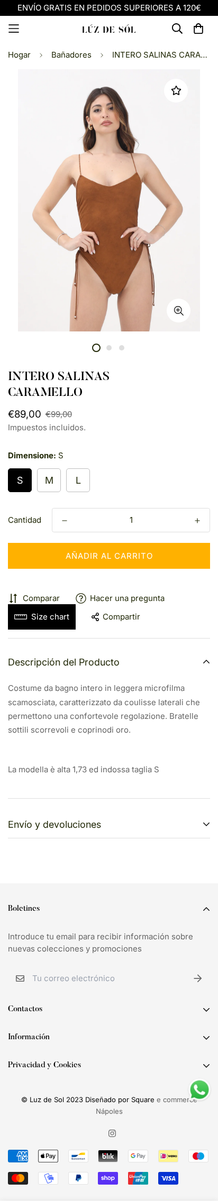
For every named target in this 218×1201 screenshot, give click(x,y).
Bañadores (71, 55)
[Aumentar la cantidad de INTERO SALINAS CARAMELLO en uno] (197, 521)
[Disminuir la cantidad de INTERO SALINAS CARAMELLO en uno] (64, 521)
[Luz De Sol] (109, 28)
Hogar (19, 55)
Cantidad (24, 520)
